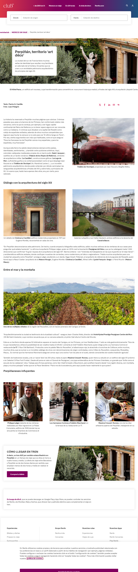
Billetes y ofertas (13, 533)
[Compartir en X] (100, 105)
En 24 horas (70, 6)
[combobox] (43, 18)
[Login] (133, 6)
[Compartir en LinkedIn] (109, 105)
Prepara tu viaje (13, 537)
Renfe (112, 533)
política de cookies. (35, 558)
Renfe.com (99, 6)
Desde (15, 18)
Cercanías (59, 537)
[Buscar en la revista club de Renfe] (127, 6)
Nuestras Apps (116, 528)
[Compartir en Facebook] (104, 105)
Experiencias (12, 528)
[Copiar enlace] (118, 105)
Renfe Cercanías (116, 537)
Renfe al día (60, 533)
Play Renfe (114, 541)
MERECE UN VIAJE (19, 32)
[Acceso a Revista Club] (9, 6)
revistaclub (4, 32)
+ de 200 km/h (39, 6)
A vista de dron (85, 6)
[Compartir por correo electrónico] (114, 105)
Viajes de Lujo (87, 537)
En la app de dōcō (14, 499)
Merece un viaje (55, 6)
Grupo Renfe (60, 528)
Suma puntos (12, 541)
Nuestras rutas (88, 528)
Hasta (76, 18)
